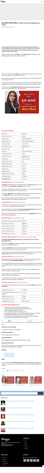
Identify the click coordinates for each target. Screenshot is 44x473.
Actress (25, 443)
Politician (26, 448)
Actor (25, 441)
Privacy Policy (5, 463)
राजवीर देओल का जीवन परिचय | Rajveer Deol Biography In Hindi (21, 385)
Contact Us (4, 459)
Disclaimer (4, 461)
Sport (25, 444)
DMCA (3, 465)
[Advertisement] (22, 12)
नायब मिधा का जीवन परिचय (9, 353)
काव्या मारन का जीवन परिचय (9, 354)
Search (40, 393)
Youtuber (26, 446)
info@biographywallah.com (32, 457)
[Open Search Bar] (40, 1)
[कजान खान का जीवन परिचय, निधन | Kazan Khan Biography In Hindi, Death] (35, 380)
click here (24, 178)
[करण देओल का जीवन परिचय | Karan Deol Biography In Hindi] (8, 380)
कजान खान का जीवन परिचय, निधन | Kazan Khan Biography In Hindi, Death (35, 385)
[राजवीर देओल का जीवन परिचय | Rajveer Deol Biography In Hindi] (21, 380)
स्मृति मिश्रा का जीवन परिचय (9, 356)
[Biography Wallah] (3, 1)
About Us (4, 457)
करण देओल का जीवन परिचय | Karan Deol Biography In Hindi (7, 385)
